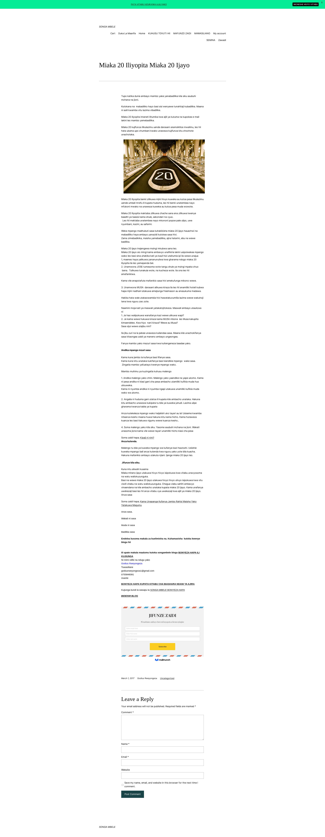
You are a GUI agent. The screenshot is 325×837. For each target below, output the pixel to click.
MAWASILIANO (202, 33)
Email (125, 757)
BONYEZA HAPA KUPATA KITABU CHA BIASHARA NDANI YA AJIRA (158, 584)
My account (219, 33)
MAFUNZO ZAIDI (182, 33)
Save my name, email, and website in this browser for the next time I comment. (161, 784)
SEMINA (210, 40)
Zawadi (222, 40)
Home (142, 33)
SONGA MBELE (107, 26)
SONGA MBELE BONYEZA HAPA (167, 590)
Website (125, 769)
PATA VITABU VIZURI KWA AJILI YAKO (149, 4)
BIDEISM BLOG (129, 596)
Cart (112, 33)
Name (125, 744)
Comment (127, 712)
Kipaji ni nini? (147, 437)
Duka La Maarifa (127, 33)
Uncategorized (167, 678)
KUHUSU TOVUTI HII (159, 33)
